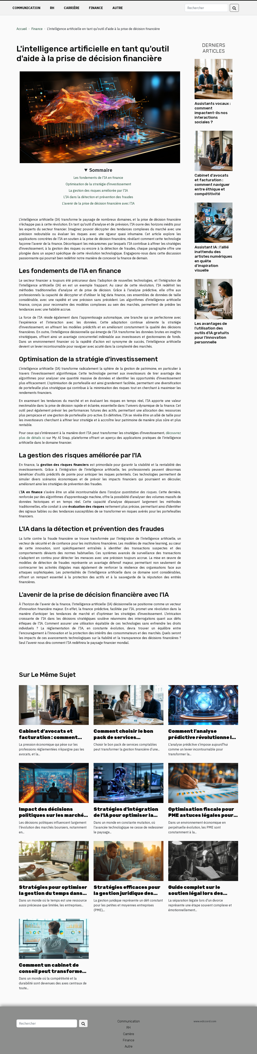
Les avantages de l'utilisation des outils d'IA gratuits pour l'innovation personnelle (212, 332)
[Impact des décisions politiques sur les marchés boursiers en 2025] (54, 783)
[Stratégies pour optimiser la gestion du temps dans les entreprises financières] (54, 860)
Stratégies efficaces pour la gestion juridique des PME (127, 893)
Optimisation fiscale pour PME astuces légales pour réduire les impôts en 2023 (202, 815)
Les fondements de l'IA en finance (98, 178)
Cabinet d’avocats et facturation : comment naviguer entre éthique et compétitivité (212, 184)
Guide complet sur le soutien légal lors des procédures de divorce (197, 893)
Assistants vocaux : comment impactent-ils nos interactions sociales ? (213, 112)
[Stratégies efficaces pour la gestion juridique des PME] (128, 860)
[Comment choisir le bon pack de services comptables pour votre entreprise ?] (128, 705)
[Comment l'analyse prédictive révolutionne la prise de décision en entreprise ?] (203, 705)
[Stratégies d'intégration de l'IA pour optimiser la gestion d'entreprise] (128, 783)
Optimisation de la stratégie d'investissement (98, 184)
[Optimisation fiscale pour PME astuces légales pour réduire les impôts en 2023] (203, 783)
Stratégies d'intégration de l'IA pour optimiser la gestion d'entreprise (126, 815)
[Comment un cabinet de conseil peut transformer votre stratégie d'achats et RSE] (54, 939)
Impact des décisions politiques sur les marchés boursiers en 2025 (53, 815)
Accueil (21, 29)
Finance (96, 8)
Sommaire (100, 170)
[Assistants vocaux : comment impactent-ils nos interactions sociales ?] (214, 79)
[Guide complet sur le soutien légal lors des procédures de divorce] (203, 860)
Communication (26, 8)
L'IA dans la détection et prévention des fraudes (98, 197)
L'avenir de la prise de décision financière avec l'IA (98, 203)
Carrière (71, 8)
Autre (117, 8)
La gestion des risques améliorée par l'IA (98, 190)
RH (52, 8)
